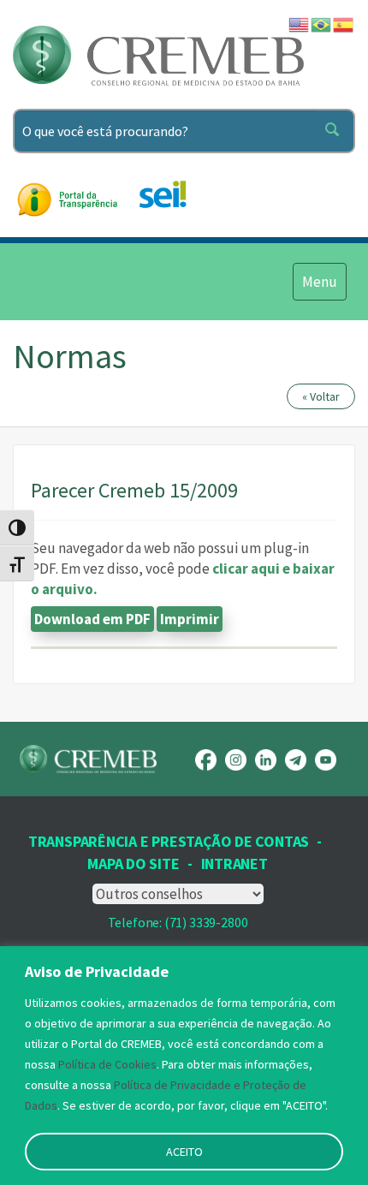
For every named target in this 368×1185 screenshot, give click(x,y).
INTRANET (234, 863)
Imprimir (189, 619)
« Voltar (321, 396)
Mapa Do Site (133, 863)
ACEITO (184, 1151)
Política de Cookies (107, 1064)
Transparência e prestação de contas (168, 841)
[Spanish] (344, 23)
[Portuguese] (322, 23)
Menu (319, 281)
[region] (184, 1065)
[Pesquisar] (335, 131)
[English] (299, 23)
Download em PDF (92, 619)
